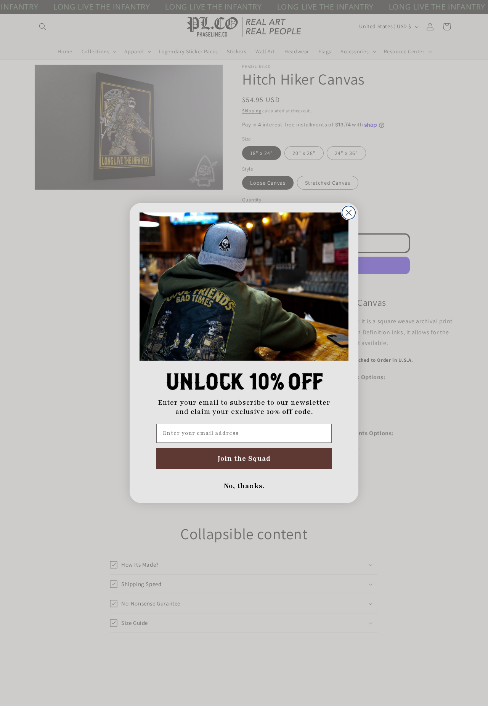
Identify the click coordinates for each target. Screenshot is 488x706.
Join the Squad (244, 458)
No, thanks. (244, 485)
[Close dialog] (348, 212)
